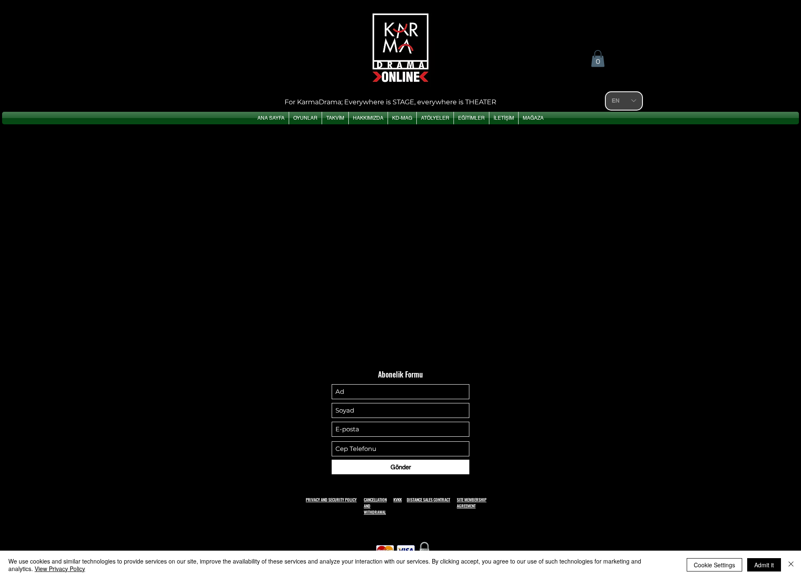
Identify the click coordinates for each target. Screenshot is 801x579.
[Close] (791, 564)
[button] (598, 58)
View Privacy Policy (60, 568)
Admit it (764, 565)
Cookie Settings (714, 565)
